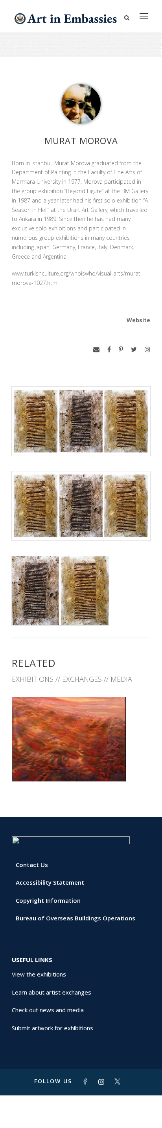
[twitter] (134, 349)
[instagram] (147, 349)
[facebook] (109, 349)
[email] (96, 349)
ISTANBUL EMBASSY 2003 (81, 764)
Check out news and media (48, 1010)
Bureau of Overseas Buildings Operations (75, 918)
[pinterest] (121, 349)
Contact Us (32, 865)
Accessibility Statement (50, 882)
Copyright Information (48, 900)
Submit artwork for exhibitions (52, 1028)
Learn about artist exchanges (51, 992)
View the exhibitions (39, 974)
